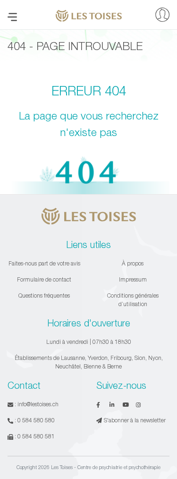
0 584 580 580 (36, 420)
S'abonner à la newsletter (135, 420)
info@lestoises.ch (38, 404)
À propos (132, 263)
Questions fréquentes (44, 295)
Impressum (133, 279)
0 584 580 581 (36, 436)
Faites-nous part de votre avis (44, 263)
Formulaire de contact (44, 279)
